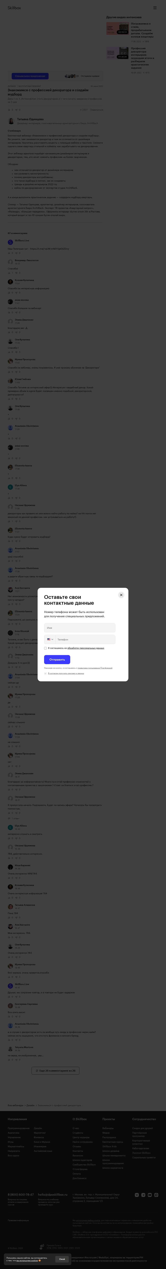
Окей (62, 1259)
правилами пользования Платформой (95, 668)
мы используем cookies (27, 1261)
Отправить (57, 659)
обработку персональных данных (85, 648)
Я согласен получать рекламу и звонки (66, 673)
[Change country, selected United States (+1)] (50, 639)
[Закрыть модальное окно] (121, 595)
